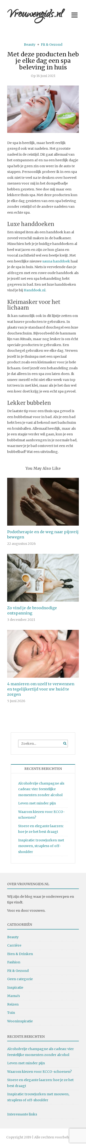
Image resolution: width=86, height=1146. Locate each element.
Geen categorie (20, 979)
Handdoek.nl (34, 290)
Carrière (14, 945)
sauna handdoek (56, 261)
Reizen (13, 1004)
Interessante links (22, 1114)
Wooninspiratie (20, 1021)
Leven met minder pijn (37, 803)
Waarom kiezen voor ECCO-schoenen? (39, 1071)
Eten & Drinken (20, 954)
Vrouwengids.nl (35, 15)
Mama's (13, 996)
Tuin (11, 1013)
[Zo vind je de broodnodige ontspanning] (43, 577)
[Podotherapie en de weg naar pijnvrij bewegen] (43, 501)
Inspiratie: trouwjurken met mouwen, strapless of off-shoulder (41, 846)
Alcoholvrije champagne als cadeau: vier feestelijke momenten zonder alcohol (41, 789)
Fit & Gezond (51, 44)
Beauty (29, 44)
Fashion (13, 962)
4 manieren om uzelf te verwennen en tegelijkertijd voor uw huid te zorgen (40, 689)
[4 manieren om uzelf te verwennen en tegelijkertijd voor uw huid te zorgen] (43, 653)
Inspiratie (15, 987)
